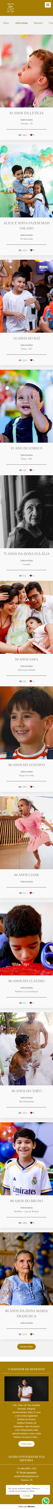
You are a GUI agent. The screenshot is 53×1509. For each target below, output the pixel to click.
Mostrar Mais (26, 1346)
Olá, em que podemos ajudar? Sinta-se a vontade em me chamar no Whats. (24, 1489)
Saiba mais (26, 1444)
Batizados (38, 23)
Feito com (26, 1506)
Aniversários (21, 23)
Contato (26, 1496)
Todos (6, 23)
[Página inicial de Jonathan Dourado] (10, 8)
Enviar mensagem (28, 1472)
